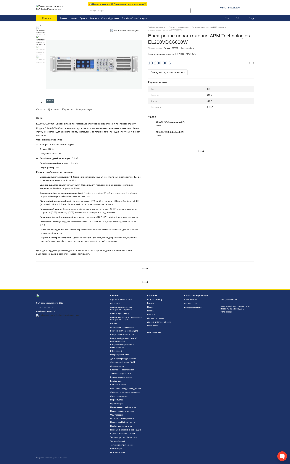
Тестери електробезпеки (121, 445)
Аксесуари (115, 303)
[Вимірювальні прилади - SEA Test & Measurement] (51, 296)
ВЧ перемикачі (117, 351)
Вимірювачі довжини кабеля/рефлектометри (123, 339)
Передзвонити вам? (192, 308)
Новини (73, 18)
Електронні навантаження (122, 370)
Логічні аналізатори (119, 396)
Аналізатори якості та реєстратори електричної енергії (126, 318)
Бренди (64, 18)
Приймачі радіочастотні (121, 426)
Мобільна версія (46, 307)
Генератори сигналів (119, 355)
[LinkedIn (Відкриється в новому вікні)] (151, 18)
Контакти (94, 18)
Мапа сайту (152, 326)
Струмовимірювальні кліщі (122, 433)
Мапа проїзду (226, 312)
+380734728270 (230, 7)
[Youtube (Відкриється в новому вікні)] (158, 18)
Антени (113, 323)
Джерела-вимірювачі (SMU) (122, 362)
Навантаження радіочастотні (123, 407)
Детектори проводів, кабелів (123, 358)
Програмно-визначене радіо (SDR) (125, 430)
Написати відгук (187, 48)
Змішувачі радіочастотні (121, 373)
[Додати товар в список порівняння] (244, 63)
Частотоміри (116, 449)
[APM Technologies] (125, 30)
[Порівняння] (214, 18)
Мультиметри (116, 403)
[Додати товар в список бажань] (251, 63)
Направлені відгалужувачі (122, 411)
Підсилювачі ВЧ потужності (122, 422)
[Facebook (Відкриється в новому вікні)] (154, 18)
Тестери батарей (117, 441)
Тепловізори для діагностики (123, 437)
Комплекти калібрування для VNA (126, 388)
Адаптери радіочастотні (121, 299)
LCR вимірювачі (117, 452)
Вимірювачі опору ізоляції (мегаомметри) (122, 346)
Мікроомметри (116, 400)
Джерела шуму (117, 366)
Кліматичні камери (118, 385)
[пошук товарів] (188, 10)
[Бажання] (220, 18)
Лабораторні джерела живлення (125, 392)
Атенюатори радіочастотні (122, 327)
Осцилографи (116, 415)
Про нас (84, 18)
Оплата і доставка (110, 18)
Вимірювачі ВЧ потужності (122, 334)
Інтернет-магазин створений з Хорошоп (51, 458)
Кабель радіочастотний (121, 377)
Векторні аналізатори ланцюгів (124, 331)
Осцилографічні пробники (122, 418)
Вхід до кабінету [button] (154, 299)
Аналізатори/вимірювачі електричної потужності (121, 308)
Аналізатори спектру (119, 313)
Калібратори (115, 381)
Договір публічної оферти (134, 18)
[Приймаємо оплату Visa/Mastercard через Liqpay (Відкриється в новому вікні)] (58, 315)
